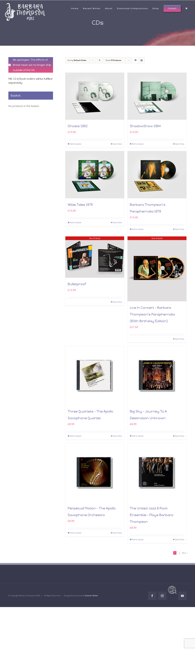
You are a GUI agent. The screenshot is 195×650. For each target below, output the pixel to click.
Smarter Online (91, 595)
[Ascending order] (100, 60)
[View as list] (142, 60)
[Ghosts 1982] (94, 96)
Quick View (117, 144)
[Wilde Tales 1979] (94, 174)
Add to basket (75, 144)
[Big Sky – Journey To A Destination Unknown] (157, 375)
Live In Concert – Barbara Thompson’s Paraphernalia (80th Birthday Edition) (152, 314)
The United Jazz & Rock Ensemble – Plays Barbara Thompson (151, 515)
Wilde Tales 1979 (80, 205)
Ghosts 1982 (78, 126)
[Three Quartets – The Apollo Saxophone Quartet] (94, 375)
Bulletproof (77, 284)
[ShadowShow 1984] (157, 96)
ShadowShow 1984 (145, 126)
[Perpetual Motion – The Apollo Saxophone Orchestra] (94, 472)
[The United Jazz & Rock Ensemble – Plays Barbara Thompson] (157, 472)
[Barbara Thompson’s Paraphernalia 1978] (157, 174)
